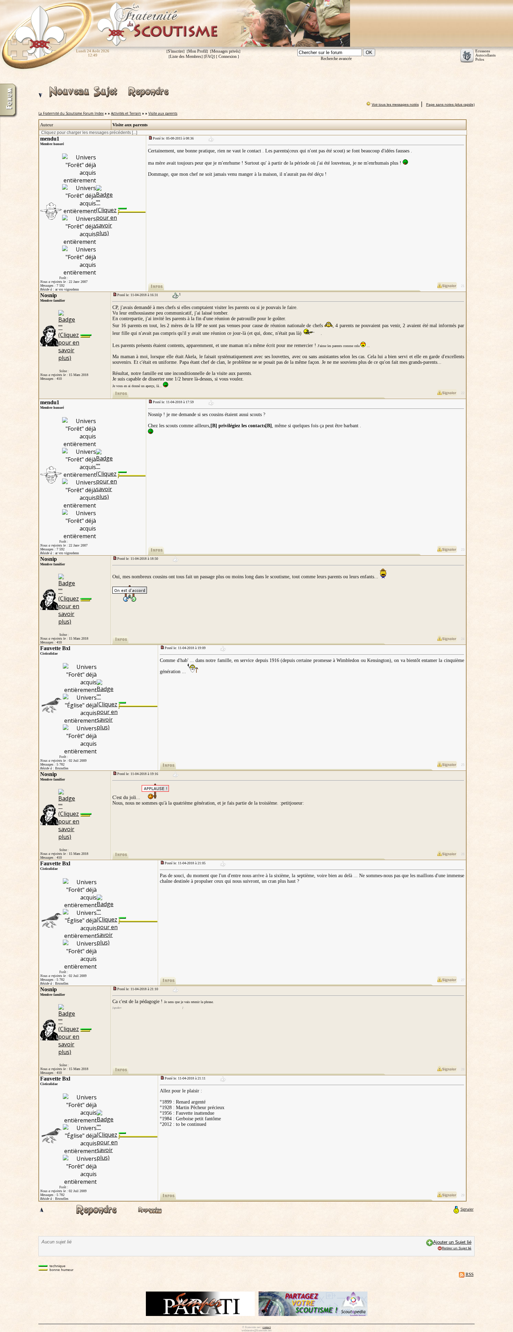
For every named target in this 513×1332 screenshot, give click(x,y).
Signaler (467, 1209)
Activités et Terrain (126, 113)
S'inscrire (175, 51)
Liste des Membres (185, 56)
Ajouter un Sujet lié (452, 1242)
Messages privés (225, 51)
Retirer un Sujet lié (456, 1248)
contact (266, 1327)
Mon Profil (197, 51)
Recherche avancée (336, 58)
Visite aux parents (162, 113)
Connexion (227, 56)
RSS (470, 1274)
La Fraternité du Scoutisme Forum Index (71, 113)
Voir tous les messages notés (395, 104)
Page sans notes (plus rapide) (450, 104)
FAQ (209, 56)
